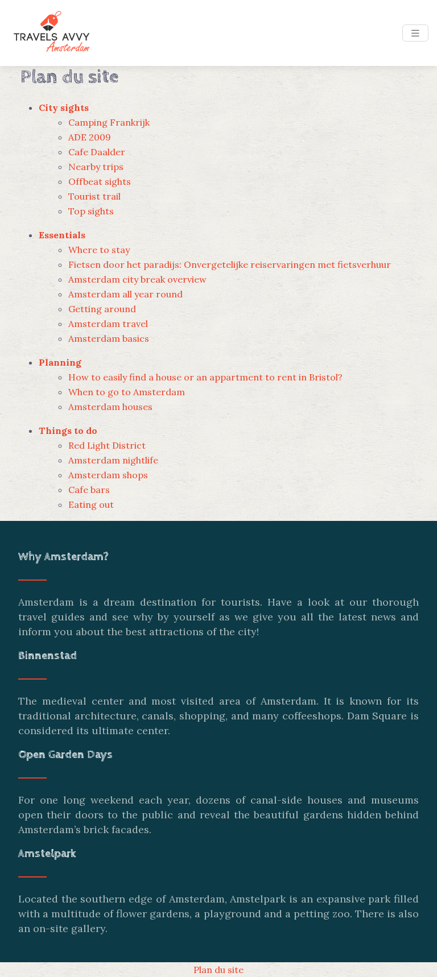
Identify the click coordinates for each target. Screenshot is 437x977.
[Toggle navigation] (415, 33)
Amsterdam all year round (125, 294)
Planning (60, 362)
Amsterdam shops (108, 475)
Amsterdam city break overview (137, 279)
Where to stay (99, 249)
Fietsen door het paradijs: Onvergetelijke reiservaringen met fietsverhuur (229, 264)
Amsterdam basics (108, 338)
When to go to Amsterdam (126, 392)
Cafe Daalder (96, 152)
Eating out (91, 504)
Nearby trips (95, 166)
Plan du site (218, 969)
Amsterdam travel (108, 323)
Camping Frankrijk (109, 122)
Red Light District (107, 445)
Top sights (91, 211)
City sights (64, 107)
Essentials (62, 235)
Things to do (68, 430)
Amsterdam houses (110, 406)
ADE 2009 (89, 137)
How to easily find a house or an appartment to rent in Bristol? (205, 377)
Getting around (102, 308)
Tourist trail (94, 196)
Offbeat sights (99, 181)
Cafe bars (89, 489)
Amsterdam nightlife (113, 460)
